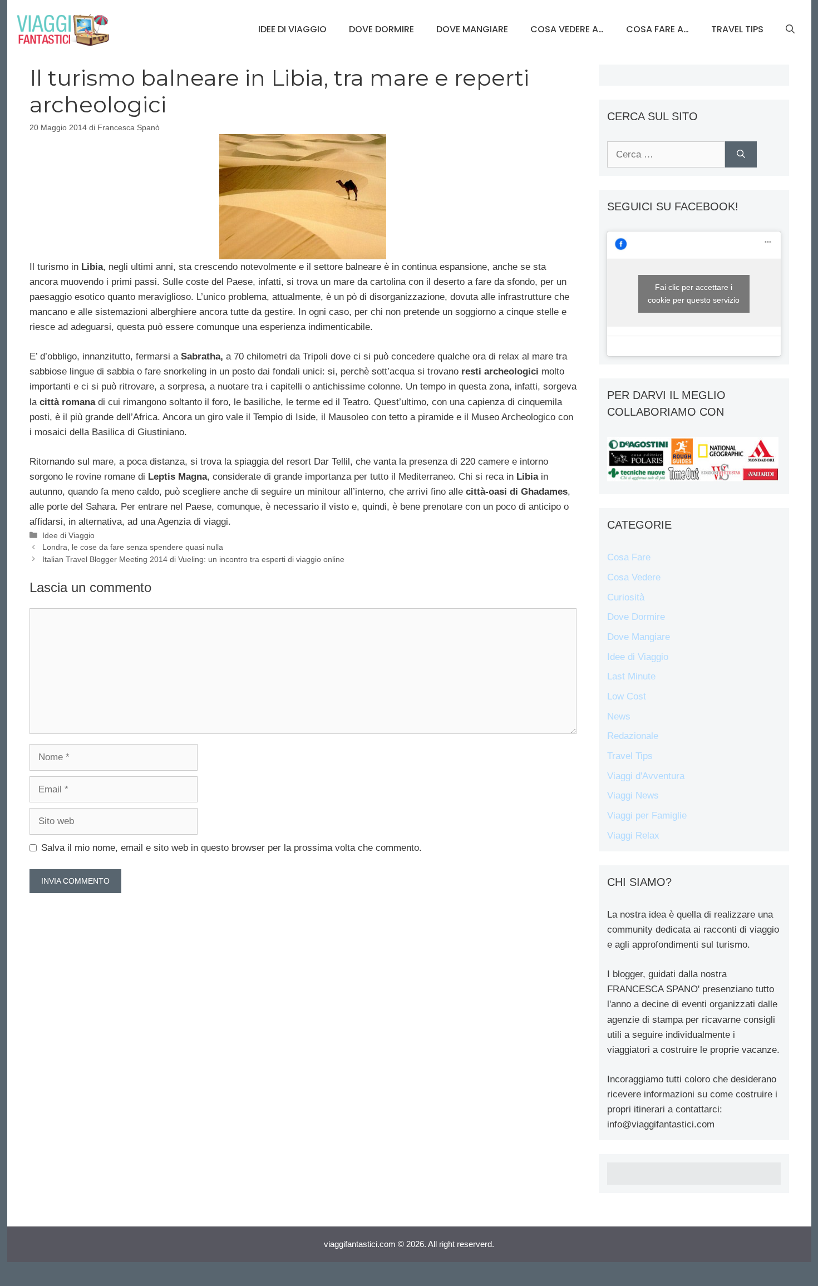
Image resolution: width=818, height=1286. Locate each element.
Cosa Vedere (634, 577)
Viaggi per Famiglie (647, 815)
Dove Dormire (381, 29)
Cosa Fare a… (657, 29)
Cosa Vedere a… (567, 29)
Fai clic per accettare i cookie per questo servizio (694, 293)
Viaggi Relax (633, 835)
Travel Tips (737, 29)
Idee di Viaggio (292, 29)
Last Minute (631, 676)
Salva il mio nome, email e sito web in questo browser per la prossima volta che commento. (231, 847)
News (618, 716)
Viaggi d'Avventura (645, 776)
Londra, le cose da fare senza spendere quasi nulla (132, 547)
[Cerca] (741, 154)
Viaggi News (633, 795)
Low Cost (626, 696)
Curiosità (625, 597)
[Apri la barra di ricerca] (790, 29)
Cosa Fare (629, 557)
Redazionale (632, 736)
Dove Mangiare (472, 29)
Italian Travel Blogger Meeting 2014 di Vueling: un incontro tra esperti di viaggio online (193, 559)
